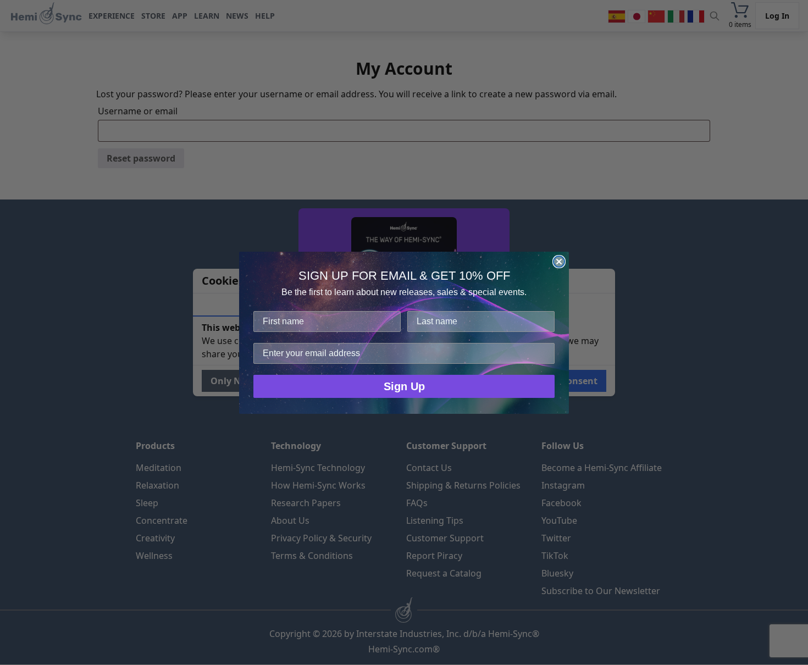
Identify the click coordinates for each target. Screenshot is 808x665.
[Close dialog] (559, 261)
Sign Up (404, 386)
